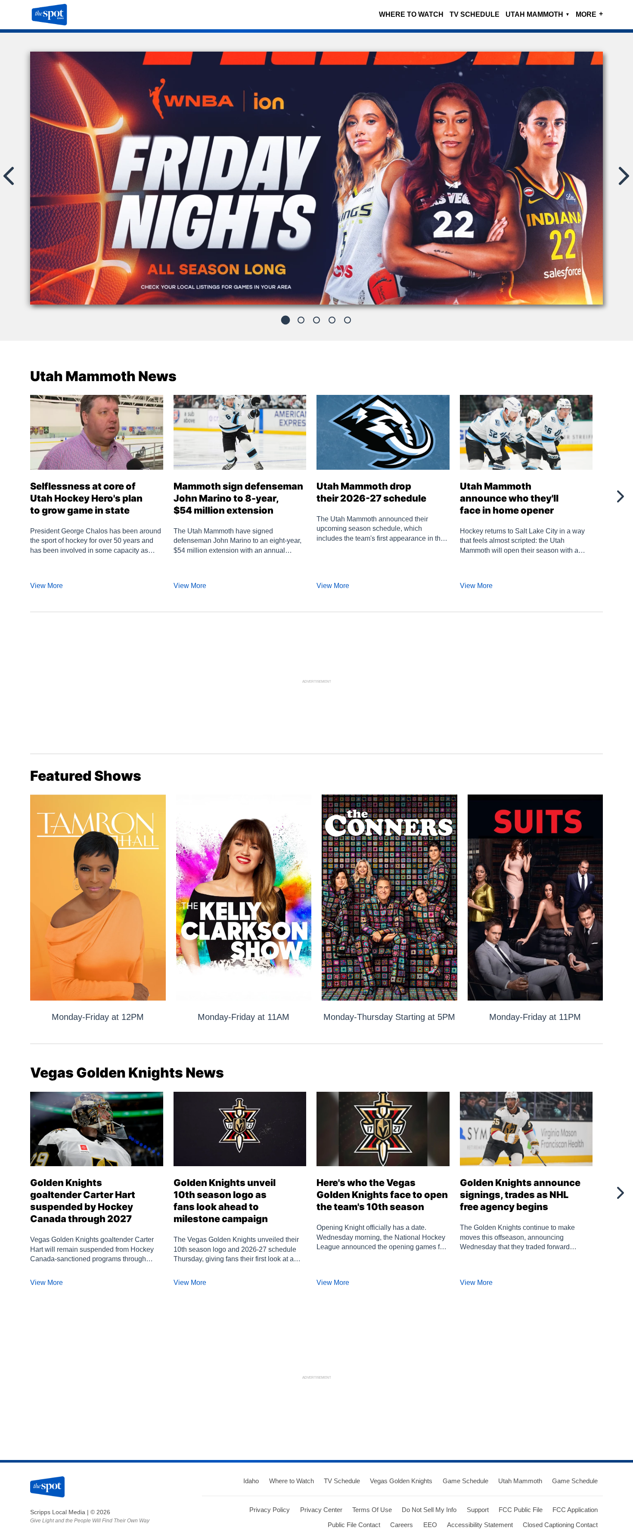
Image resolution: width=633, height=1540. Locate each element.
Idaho (251, 1481)
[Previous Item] (13, 496)
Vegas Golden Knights (401, 1481)
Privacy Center (321, 1509)
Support (478, 1509)
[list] (316, 178)
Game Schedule (465, 1481)
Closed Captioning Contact (560, 1524)
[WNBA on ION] (316, 181)
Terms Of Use (372, 1509)
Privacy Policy (269, 1509)
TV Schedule (475, 14)
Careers (401, 1524)
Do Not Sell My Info (429, 1509)
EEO (430, 1524)
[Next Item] (619, 496)
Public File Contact (354, 1524)
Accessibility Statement (480, 1524)
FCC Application (575, 1509)
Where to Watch (411, 14)
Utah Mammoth (538, 14)
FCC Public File (521, 1509)
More (589, 14)
